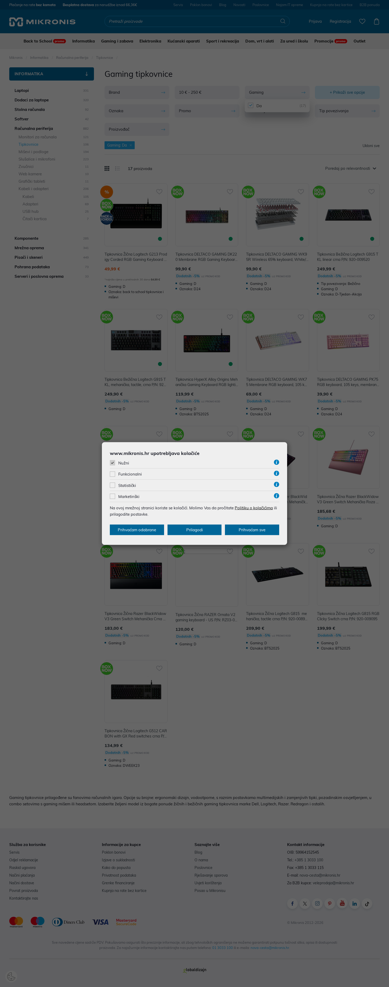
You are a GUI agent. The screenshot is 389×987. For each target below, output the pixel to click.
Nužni (123, 463)
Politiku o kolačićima (254, 507)
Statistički (127, 485)
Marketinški (128, 496)
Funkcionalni (130, 474)
